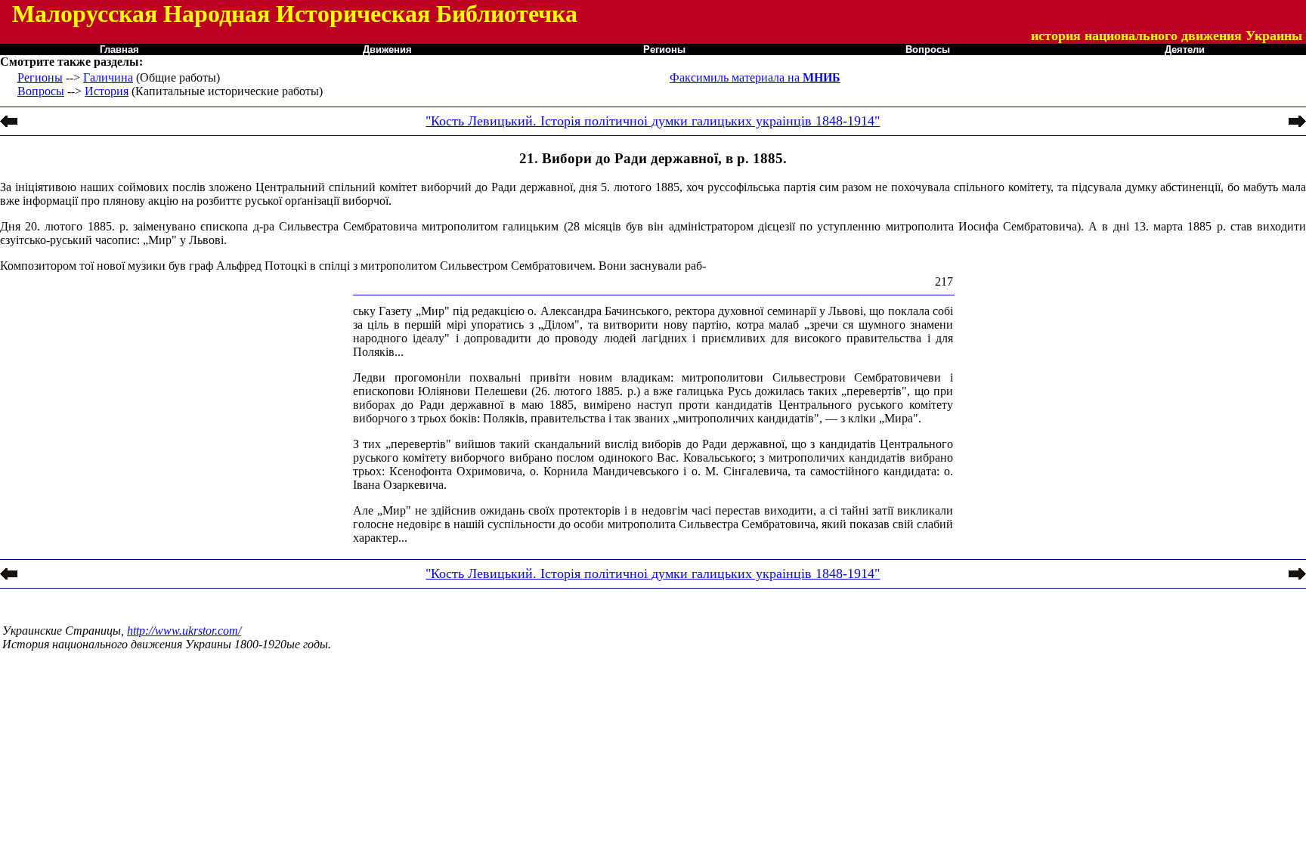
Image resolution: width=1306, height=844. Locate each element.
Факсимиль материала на (755, 77)
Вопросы (40, 91)
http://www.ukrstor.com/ (184, 630)
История (106, 91)
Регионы (40, 77)
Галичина (108, 77)
